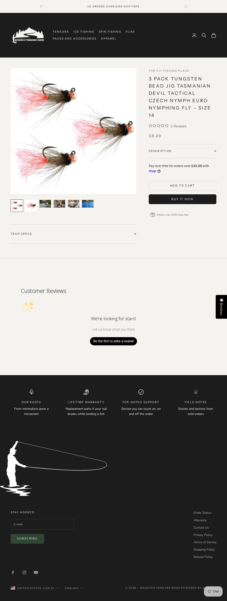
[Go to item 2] (31, 205)
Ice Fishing (84, 31)
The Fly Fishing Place (169, 70)
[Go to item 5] (73, 203)
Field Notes (196, 402)
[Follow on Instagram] (24, 572)
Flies (130, 31)
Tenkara (61, 31)
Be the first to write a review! (113, 341)
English (71, 588)
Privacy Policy (203, 535)
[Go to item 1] (17, 205)
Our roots (31, 402)
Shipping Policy (204, 549)
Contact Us (201, 527)
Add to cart (182, 186)
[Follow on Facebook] (13, 572)
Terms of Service (205, 542)
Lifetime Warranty (86, 402)
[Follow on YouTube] (36, 572)
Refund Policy (203, 557)
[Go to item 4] (59, 203)
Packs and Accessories (74, 38)
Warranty (200, 520)
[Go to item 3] (45, 203)
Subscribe (27, 539)
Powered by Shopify (198, 587)
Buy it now (182, 199)
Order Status (202, 513)
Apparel (109, 38)
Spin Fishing (110, 31)
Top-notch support (140, 402)
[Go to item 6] (88, 203)
